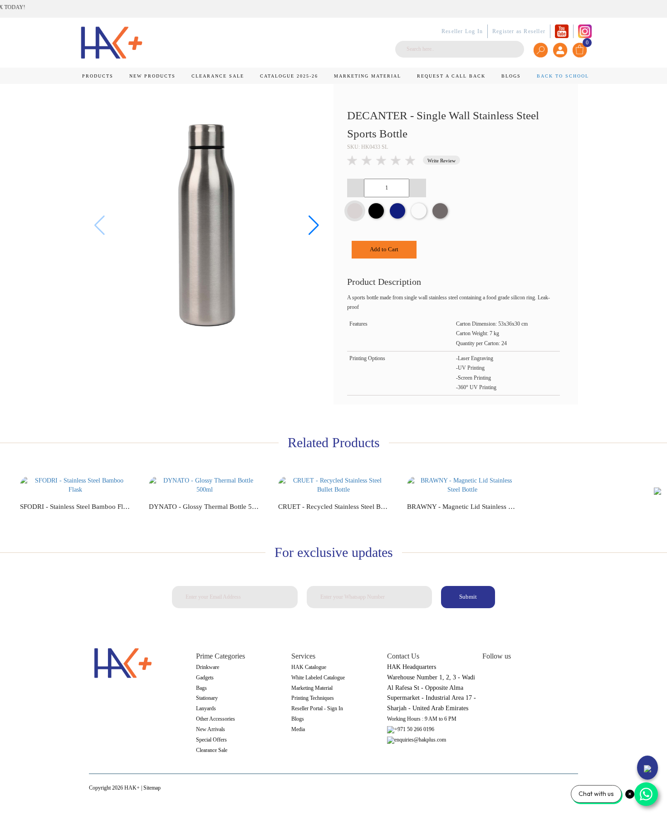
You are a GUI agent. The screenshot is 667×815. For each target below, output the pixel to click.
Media (298, 729)
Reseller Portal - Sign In (317, 708)
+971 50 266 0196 (414, 729)
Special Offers (211, 740)
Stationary (207, 698)
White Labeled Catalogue (318, 677)
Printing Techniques (312, 698)
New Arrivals (210, 729)
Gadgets (205, 677)
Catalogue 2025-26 (289, 75)
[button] (314, 225)
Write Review (441, 160)
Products (97, 75)
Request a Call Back (451, 75)
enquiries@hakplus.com (420, 740)
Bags (201, 688)
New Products (152, 75)
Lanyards (206, 708)
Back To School (563, 75)
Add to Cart (384, 249)
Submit (468, 596)
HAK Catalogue (308, 667)
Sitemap (152, 788)
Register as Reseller (518, 31)
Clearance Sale (217, 75)
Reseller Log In (462, 31)
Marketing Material (367, 75)
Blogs (511, 75)
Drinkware (207, 667)
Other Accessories (215, 719)
